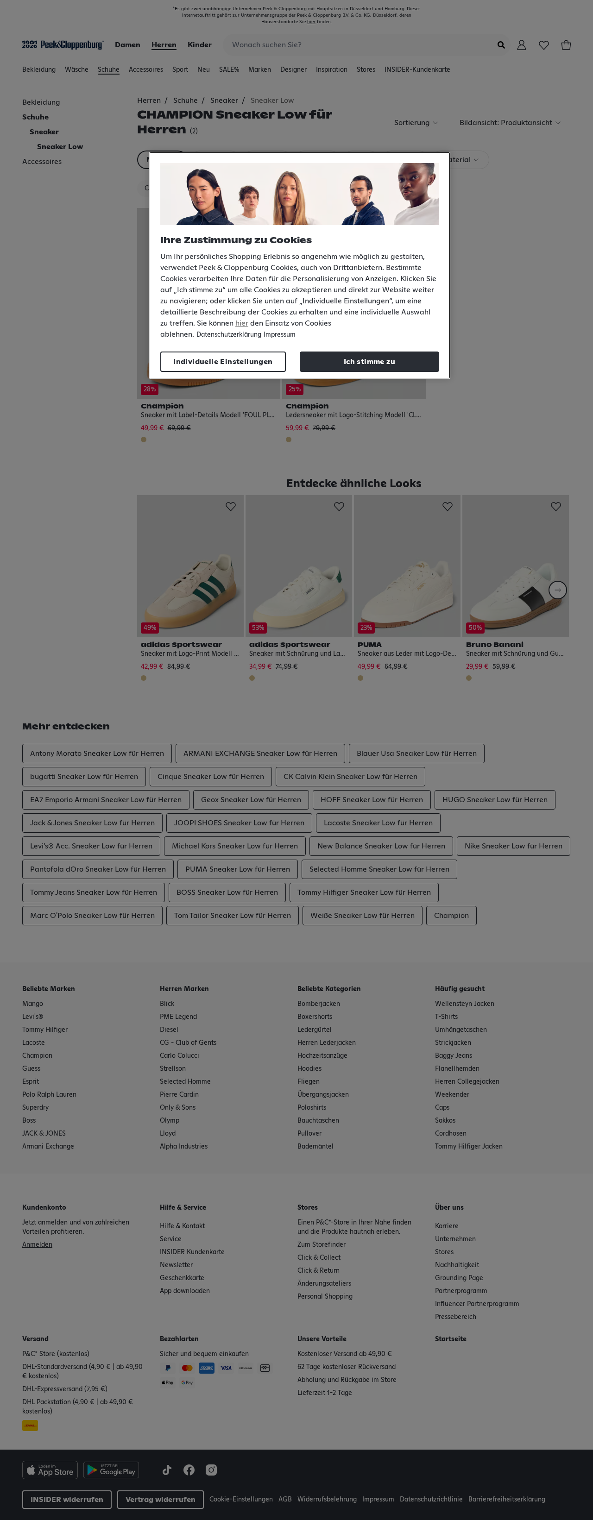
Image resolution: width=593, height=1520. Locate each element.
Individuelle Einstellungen (222, 361)
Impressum (280, 335)
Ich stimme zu (369, 361)
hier (241, 323)
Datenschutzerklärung (228, 335)
